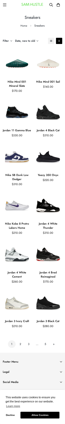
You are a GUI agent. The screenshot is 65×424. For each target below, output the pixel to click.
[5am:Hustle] (32, 5)
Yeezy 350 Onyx (48, 175)
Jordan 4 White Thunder (48, 226)
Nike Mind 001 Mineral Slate (17, 84)
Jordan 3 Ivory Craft (17, 321)
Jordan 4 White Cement (17, 274)
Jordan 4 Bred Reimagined (48, 274)
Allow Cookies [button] (40, 415)
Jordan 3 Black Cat (48, 321)
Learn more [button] (13, 406)
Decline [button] (10, 415)
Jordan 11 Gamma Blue (17, 130)
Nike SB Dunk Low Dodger (16, 177)
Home (23, 26)
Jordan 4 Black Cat (48, 130)
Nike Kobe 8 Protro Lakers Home (17, 226)
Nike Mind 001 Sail (48, 82)
